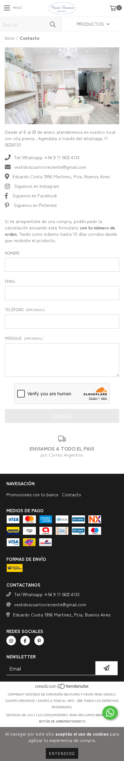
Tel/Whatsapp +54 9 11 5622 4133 (46, 157)
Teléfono (25, 309)
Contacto (71, 494)
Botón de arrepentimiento (62, 721)
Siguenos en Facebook (34, 195)
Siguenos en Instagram (36, 186)
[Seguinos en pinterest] (39, 640)
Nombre (12, 252)
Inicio (10, 38)
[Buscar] (52, 24)
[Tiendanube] (62, 687)
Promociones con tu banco (32, 494)
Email (10, 281)
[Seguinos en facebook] (25, 640)
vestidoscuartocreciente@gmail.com (50, 167)
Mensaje (24, 338)
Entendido (62, 753)
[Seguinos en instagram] (11, 640)
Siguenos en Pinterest (35, 205)
